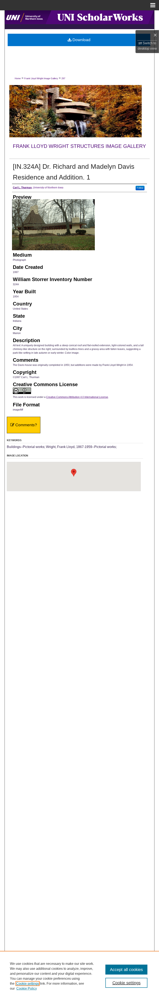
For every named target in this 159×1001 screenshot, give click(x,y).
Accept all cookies (126, 969)
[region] (79, 976)
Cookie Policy (26, 988)
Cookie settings (27, 983)
